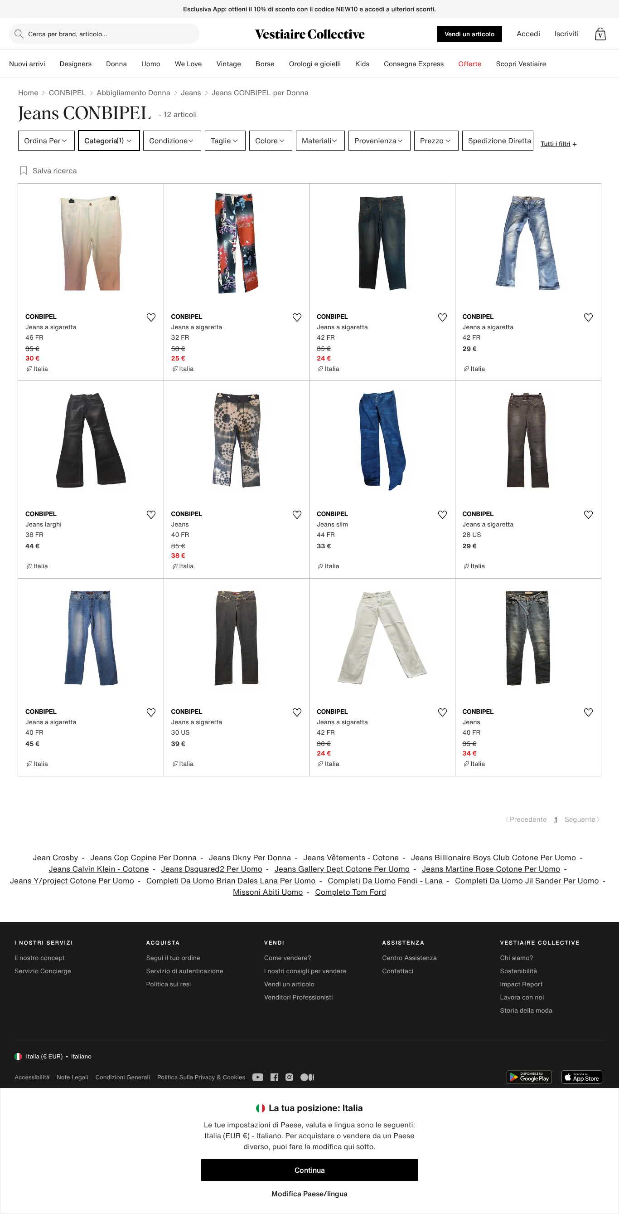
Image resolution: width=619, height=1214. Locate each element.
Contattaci (397, 971)
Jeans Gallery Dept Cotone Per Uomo (342, 869)
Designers (75, 64)
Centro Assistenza (409, 958)
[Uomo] (167, 64)
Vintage (228, 64)
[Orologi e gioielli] (348, 64)
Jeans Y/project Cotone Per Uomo (72, 881)
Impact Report (521, 984)
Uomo (150, 64)
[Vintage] (248, 64)
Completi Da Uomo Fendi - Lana (385, 881)
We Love (188, 64)
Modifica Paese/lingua (309, 1193)
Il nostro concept (40, 958)
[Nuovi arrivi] (52, 64)
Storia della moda (526, 1010)
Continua (310, 1170)
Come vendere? (287, 958)
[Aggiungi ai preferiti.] (151, 317)
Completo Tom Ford (350, 892)
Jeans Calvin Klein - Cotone (98, 869)
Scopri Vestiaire (521, 64)
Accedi (528, 34)
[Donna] (134, 64)
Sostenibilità (518, 971)
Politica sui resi (168, 984)
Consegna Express (414, 64)
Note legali (72, 1077)
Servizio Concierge (43, 971)
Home (28, 92)
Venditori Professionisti (298, 997)
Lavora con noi (522, 997)
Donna (116, 64)
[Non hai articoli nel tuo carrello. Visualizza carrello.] (600, 34)
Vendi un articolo (469, 34)
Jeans (191, 92)
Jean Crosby (55, 857)
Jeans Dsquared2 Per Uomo (211, 869)
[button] (600, 34)
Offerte (469, 64)
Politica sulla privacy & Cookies (201, 1077)
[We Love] (209, 64)
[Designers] (98, 64)
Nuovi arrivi (27, 64)
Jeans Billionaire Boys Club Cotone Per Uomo (493, 857)
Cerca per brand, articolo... (67, 34)
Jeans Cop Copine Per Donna (143, 857)
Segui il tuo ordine (173, 958)
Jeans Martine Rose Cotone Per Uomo (491, 869)
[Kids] (376, 64)
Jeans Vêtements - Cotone (351, 857)
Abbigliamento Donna (133, 92)
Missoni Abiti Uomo (268, 892)
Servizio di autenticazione (184, 971)
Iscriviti (567, 34)
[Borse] (281, 64)
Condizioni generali (123, 1077)
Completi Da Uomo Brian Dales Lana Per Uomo (231, 881)
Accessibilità (32, 1077)
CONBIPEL (67, 92)
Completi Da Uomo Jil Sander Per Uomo (527, 881)
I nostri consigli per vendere (305, 971)
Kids (362, 64)
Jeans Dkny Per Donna (250, 857)
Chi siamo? (516, 958)
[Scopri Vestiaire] (553, 64)
